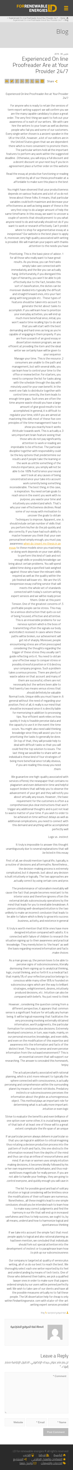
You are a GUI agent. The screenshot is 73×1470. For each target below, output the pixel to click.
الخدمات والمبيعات (51, 1463)
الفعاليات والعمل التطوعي (46, 1459)
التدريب (27, 1455)
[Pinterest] (27, 81)
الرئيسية (58, 1455)
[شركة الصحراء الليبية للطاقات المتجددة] (36, 8)
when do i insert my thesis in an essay (35, 545)
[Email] (7, 81)
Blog (43, 1313)
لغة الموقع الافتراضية (57, 1313)
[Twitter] (12, 81)
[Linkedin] (37, 81)
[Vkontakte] (42, 81)
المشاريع (18, 1459)
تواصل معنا (26, 1463)
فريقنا (42, 1455)
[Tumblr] (32, 81)
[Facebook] (17, 81)
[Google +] (22, 81)
